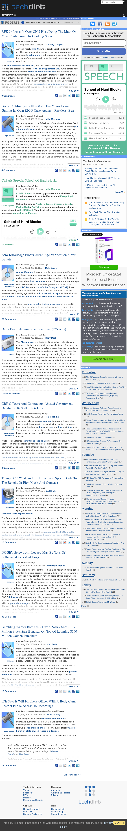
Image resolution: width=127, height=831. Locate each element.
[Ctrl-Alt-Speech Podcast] (103, 72)
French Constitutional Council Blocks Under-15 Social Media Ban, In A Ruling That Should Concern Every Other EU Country (105, 431)
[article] (98, 342)
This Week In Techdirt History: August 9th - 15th (104, 580)
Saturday (88, 575)
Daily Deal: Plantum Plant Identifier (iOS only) (34, 329)
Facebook (28, 792)
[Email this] (60, 95)
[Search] (124, 2)
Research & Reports (33, 800)
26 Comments (9, 319)
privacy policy (108, 57)
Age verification (24, 272)
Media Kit (27, 811)
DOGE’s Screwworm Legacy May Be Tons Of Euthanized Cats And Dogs (33, 554)
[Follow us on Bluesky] (92, 24)
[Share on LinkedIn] (77, 95)
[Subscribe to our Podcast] (114, 24)
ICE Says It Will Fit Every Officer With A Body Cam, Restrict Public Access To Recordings (39, 703)
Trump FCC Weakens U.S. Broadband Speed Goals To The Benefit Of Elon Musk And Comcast (39, 480)
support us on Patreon (24, 213)
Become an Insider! (103, 359)
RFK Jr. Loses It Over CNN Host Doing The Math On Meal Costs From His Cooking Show (39, 33)
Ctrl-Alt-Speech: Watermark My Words (101, 602)
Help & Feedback (31, 809)
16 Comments (9, 765)
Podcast (27, 797)
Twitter (26, 790)
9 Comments (8, 96)
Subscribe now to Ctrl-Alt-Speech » (104, 152)
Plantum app (27, 342)
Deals (11, 355)
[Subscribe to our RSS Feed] (107, 24)
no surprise (45, 421)
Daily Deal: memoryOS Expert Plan (99, 437)
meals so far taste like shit (42, 71)
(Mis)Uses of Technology (9, 285)
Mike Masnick (53, 119)
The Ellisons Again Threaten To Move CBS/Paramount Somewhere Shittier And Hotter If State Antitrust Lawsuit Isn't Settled (104, 501)
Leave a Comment (11, 393)
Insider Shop (57, 811)
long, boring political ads (46, 68)
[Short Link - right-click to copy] (56, 95)
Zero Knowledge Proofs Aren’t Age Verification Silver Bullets (38, 256)
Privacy (54, 795)
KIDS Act (24, 287)
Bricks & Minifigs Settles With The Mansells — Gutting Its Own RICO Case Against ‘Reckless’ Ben (38, 108)
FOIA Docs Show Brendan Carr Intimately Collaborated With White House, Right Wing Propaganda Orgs (102, 395)
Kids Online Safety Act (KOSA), (52, 287)
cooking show (34, 55)
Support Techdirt (59, 814)
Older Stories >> (72, 774)
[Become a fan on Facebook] (100, 24)
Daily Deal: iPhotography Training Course (102, 383)
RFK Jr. (35, 49)
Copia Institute (58, 809)
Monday (87, 508)
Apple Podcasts (44, 204)
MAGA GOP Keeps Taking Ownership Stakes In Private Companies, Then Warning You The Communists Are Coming (104, 492)
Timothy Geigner (54, 44)
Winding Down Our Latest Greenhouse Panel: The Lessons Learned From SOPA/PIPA (102, 171)
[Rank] (86, 203)
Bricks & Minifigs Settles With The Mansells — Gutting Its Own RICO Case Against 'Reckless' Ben (104, 222)
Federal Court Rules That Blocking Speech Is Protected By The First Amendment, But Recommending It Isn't (103, 536)
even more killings (35, 728)
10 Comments (9, 542)
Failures (10, 61)
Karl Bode (51, 491)
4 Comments (8, 170)
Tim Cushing (52, 417)
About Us (55, 790)
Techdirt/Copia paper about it (17, 513)
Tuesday (88, 454)
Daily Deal (50, 338)
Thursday (89, 372)
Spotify (68, 204)
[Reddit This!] (64, 95)
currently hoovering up (34, 441)
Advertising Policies (60, 792)
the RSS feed (26, 210)
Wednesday (90, 403)
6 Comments (8, 468)
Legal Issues (9, 136)
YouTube (36, 207)
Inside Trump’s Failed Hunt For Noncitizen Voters (104, 414)
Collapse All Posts (68, 18)
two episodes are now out (20, 65)
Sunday (87, 562)
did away (13, 597)
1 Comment (7, 244)
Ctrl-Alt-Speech (8, 206)
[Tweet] (69, 95)
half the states (37, 281)
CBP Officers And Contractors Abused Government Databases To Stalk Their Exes (37, 405)
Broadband (9, 508)
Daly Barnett (51, 268)
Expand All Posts (46, 18)
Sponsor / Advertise (32, 814)
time (41, 427)
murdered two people (52, 718)
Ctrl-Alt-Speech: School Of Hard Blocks (29, 180)
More (84, 606)
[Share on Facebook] (73, 95)
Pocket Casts (23, 207)
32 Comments (9, 616)
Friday (86, 585)
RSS (25, 795)
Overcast (58, 204)
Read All (120, 192)
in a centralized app (49, 293)
